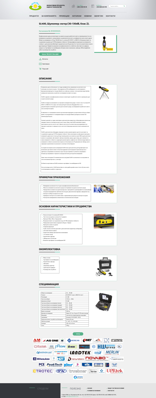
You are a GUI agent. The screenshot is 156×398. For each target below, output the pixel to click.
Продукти (34, 16)
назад (78, 334)
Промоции (64, 16)
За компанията (49, 16)
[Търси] (124, 6)
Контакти (110, 16)
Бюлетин (98, 16)
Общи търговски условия (116, 388)
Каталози (76, 16)
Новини (88, 16)
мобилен (101, 6)
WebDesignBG (87, 396)
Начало (89, 388)
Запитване (45, 64)
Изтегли (45, 59)
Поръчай (45, 69)
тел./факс (82, 6)
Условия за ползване (93, 390)
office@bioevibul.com (72, 396)
